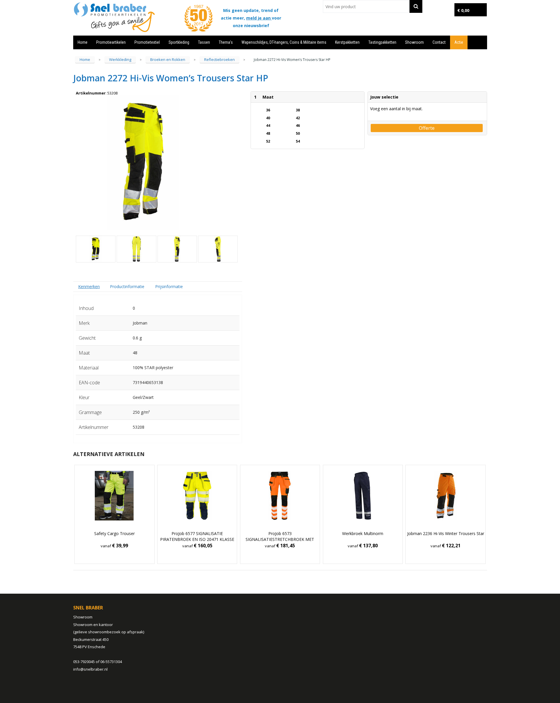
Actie (458, 42)
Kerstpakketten (347, 42)
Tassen (204, 42)
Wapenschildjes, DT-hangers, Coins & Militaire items (284, 42)
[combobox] (366, 6)
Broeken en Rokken (167, 59)
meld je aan (259, 18)
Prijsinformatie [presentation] (169, 286)
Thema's (226, 42)
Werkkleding (120, 59)
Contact (439, 42)
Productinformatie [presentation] (127, 286)
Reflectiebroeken (219, 59)
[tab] (89, 286)
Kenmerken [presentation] (89, 286)
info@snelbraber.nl (90, 669)
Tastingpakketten (382, 42)
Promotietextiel (147, 42)
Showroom (414, 42)
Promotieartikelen (111, 42)
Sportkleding (179, 42)
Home (83, 42)
